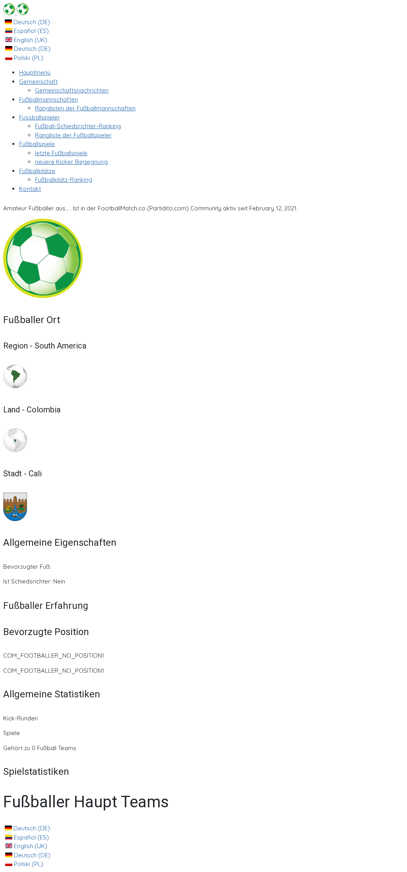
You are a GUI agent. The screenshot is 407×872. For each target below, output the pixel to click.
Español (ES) (30, 31)
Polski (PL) (27, 58)
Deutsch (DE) (31, 22)
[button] (38, 81)
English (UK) (29, 40)
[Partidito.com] (16, 13)
